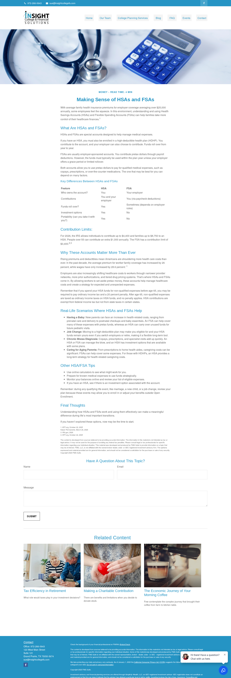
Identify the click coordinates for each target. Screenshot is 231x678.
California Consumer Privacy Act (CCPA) (149, 662)
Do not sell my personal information (100, 664)
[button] (89, 18)
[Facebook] (203, 3)
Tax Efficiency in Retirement (45, 591)
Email (120, 466)
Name (27, 466)
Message (29, 487)
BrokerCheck (125, 644)
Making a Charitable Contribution (108, 591)
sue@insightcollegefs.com (62, 3)
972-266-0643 (35, 3)
